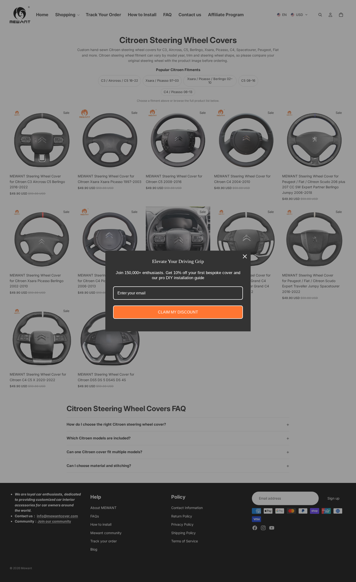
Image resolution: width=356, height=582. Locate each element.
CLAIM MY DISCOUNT (178, 312)
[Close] (245, 256)
